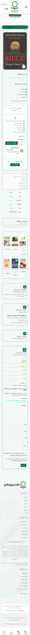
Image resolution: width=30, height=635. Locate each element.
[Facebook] (10, 620)
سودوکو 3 (23, 269)
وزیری (10, 200)
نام (25, 438)
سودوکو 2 (7, 246)
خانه (26, 27)
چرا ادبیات (15, 246)
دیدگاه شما (23, 405)
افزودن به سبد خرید (11, 143)
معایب (24, 431)
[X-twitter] (20, 620)
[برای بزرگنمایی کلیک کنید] (24, 66)
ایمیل (24, 445)
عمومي (15, 27)
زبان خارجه (20, 77)
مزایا (25, 424)
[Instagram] (4, 9)
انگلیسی (11, 208)
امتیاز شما (23, 398)
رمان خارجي (10, 27)
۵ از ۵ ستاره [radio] (20, 402)
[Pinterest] (15, 620)
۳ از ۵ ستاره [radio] (12, 400)
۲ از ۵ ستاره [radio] (18, 400)
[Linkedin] (12, 620)
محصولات (21, 27)
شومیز (10, 204)
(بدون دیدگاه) (24, 80)
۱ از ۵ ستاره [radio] (23, 400)
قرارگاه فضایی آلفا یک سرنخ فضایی (15, 270)
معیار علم (11, 196)
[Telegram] (7, 9)
